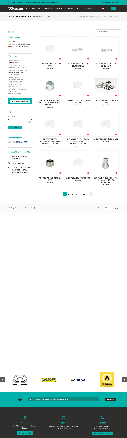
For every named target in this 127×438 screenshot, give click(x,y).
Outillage (79, 8)
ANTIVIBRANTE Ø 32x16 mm (106, 139)
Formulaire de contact (102, 434)
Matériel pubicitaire (16, 72)
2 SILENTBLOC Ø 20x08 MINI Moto (78, 101)
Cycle (40, 8)
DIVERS (10, 91)
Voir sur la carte (25, 433)
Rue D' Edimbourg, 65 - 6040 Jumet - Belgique (43, 2)
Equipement (60, 8)
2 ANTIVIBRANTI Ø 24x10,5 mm (50, 65)
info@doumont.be (104, 428)
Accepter (110, 399)
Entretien (49, 8)
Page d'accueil (84, 16)
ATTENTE (11, 63)
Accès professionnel (112, 2)
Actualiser (15, 127)
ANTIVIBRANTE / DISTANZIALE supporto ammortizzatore (50, 141)
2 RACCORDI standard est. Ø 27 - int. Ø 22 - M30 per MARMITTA (50, 102)
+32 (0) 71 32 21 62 (16, 2)
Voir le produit (50, 49)
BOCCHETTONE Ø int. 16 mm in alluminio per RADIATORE (106, 180)
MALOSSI (50, 68)
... (80, 194)
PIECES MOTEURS (96, 16)
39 (84, 194)
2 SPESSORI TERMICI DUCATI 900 (106, 101)
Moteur (70, 8)
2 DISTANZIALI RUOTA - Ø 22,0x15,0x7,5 (78, 65)
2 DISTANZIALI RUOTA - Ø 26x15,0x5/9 (106, 65)
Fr (113, 8)
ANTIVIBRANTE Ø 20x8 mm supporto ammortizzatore (78, 141)
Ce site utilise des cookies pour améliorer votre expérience (49, 399)
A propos (89, 8)
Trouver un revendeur (20, 101)
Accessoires (30, 8)
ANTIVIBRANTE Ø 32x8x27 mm (50, 179)
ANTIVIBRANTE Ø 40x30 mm (78, 178)
